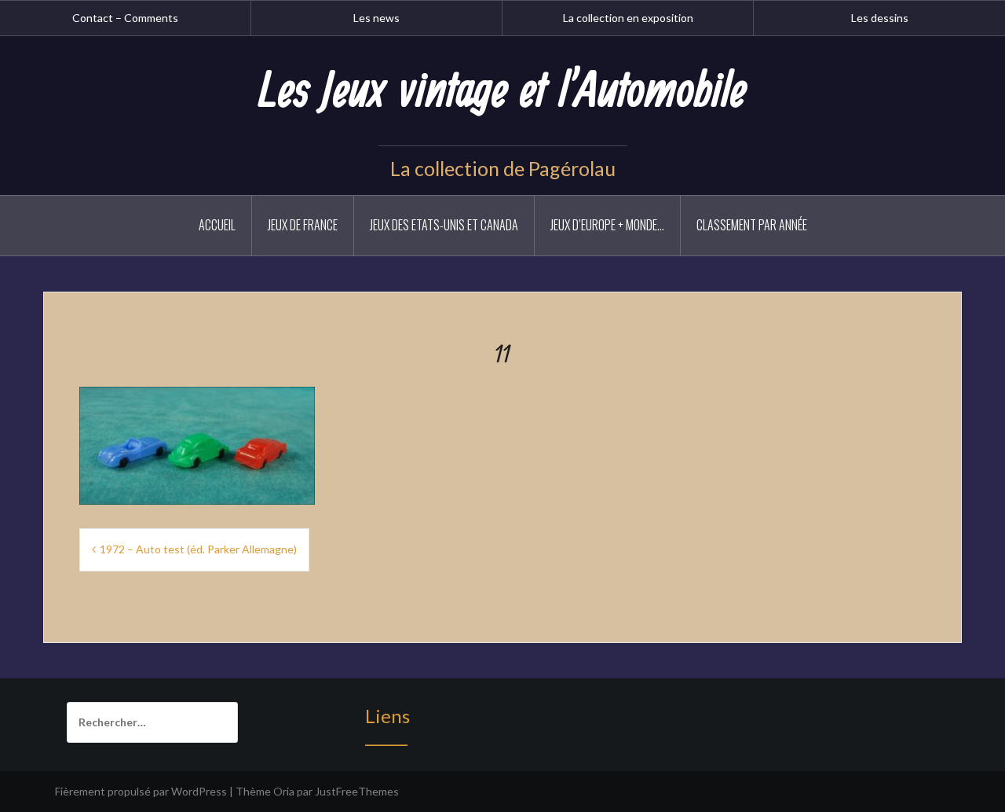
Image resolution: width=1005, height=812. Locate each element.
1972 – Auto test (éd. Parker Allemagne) (198, 549)
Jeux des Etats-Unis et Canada (444, 224)
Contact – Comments (125, 17)
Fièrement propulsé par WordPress (141, 791)
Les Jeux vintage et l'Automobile (502, 91)
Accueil (217, 224)
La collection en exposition (628, 17)
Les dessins (879, 17)
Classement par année (751, 224)
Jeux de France (303, 224)
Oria (283, 791)
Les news (376, 17)
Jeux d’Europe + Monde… (607, 224)
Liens (387, 715)
